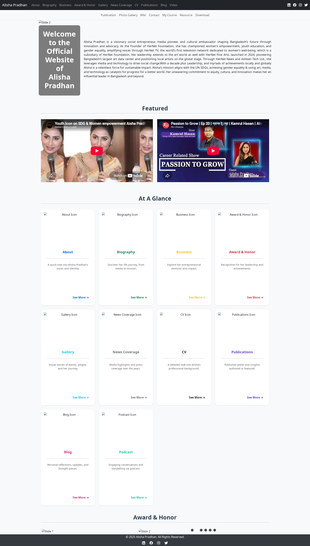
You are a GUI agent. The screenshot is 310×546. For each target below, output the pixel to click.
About (35, 5)
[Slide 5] (210, 530)
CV (136, 5)
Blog (164, 5)
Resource (186, 15)
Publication (108, 15)
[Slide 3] (201, 530)
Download (202, 15)
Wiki (143, 15)
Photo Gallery (128, 15)
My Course (169, 15)
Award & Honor (84, 5)
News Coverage (121, 5)
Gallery (103, 5)
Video (173, 5)
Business (65, 5)
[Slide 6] (214, 530)
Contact (154, 15)
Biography (50, 5)
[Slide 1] (192, 530)
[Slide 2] (196, 530)
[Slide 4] (205, 530)
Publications (149, 5)
